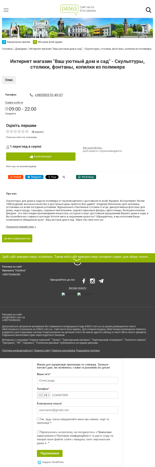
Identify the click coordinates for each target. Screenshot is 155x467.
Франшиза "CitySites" (14, 270)
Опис (9, 80)
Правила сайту (42, 350)
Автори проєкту (77, 288)
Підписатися (50, 453)
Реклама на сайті (12, 266)
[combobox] (44, 395)
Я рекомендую (42, 156)
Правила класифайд (63, 350)
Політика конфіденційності (17, 350)
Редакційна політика (88, 350)
